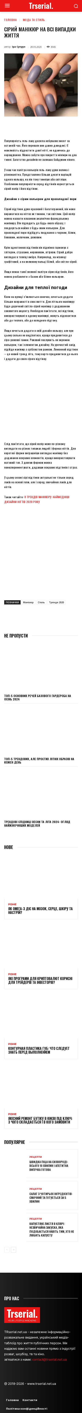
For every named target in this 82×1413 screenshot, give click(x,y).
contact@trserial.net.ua (49, 1359)
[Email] (60, 126)
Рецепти (35, 1157)
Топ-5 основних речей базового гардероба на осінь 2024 (37, 697)
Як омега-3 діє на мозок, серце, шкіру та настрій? (40, 910)
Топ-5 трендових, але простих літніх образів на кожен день (39, 761)
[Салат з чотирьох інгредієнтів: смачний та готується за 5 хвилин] (15, 1195)
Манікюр (28, 602)
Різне (12, 904)
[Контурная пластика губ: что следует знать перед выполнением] (41, 1016)
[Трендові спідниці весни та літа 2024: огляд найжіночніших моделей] (41, 793)
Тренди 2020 (56, 602)
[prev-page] (6, 1249)
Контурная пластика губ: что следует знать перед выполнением (39, 1050)
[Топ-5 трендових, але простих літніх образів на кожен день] (41, 730)
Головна (10, 19)
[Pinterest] (41, 126)
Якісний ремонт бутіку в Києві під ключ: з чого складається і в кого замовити (40, 1120)
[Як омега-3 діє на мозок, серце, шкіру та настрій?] (41, 876)
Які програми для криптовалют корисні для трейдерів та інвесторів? (40, 980)
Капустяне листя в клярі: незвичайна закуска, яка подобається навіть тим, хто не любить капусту (51, 1229)
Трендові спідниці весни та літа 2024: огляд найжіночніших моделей (37, 823)
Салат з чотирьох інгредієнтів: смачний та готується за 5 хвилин (51, 1197)
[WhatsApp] (50, 126)
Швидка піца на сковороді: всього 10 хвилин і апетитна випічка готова (48, 1165)
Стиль (41, 602)
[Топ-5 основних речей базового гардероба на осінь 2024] (41, 667)
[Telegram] (70, 126)
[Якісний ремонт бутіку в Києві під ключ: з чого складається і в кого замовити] (41, 1086)
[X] (31, 126)
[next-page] (13, 1249)
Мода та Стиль (34, 19)
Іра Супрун (18, 46)
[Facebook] (21, 126)
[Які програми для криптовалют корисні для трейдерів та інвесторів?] (41, 946)
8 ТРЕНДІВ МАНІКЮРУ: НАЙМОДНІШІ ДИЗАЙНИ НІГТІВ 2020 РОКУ (36, 499)
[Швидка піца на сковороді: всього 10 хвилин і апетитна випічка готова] (15, 1163)
